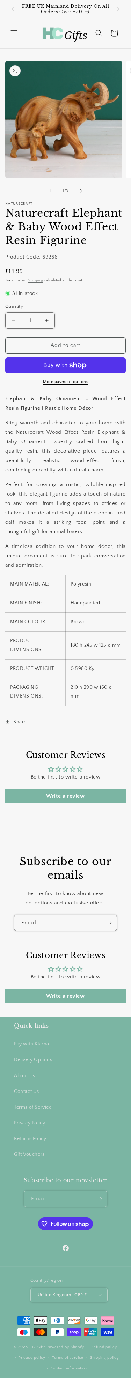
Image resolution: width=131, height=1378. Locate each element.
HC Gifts (38, 1347)
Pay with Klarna (31, 1044)
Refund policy (104, 1347)
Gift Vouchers (29, 1154)
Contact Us (26, 1091)
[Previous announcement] (13, 9)
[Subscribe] (109, 923)
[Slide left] (50, 191)
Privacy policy (32, 1358)
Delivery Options (33, 1060)
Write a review (65, 796)
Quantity (14, 306)
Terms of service (67, 1358)
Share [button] (20, 722)
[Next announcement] (118, 9)
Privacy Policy (29, 1123)
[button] (14, 33)
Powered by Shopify (65, 1347)
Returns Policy (30, 1138)
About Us (24, 1076)
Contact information (69, 1368)
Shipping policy (104, 1358)
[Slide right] (81, 191)
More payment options (65, 382)
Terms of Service (33, 1107)
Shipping (35, 280)
